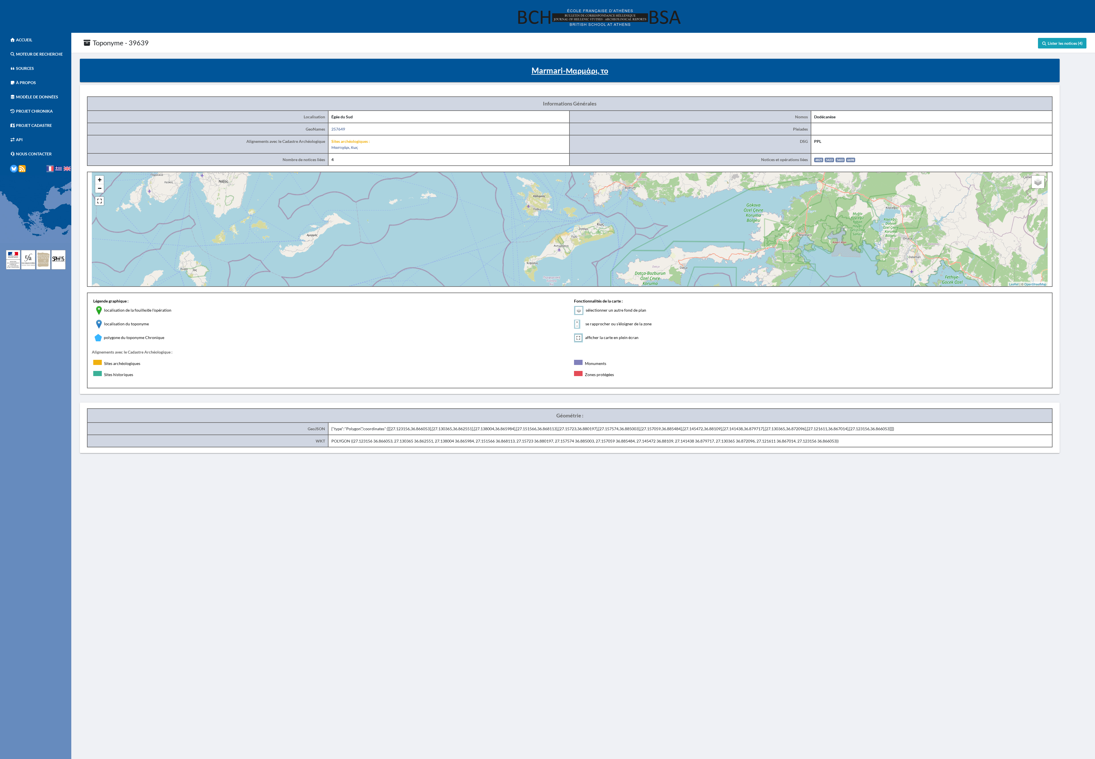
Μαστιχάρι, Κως (344, 147)
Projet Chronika (34, 111)
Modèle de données (36, 96)
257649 (338, 129)
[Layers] (1038, 182)
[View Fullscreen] (99, 201)
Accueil (23, 39)
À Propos (25, 82)
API (19, 139)
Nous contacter (33, 153)
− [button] (100, 188)
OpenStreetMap (1035, 284)
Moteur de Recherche (39, 54)
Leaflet (1014, 284)
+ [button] (100, 179)
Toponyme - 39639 (120, 42)
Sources (24, 68)
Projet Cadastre (33, 125)
